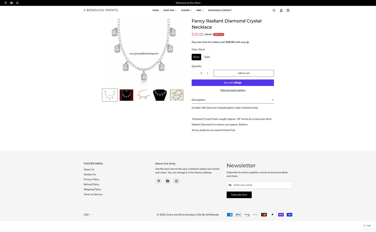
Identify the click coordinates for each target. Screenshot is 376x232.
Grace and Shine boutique (181, 214)
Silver (197, 57)
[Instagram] (17, 3)
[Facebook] (11, 3)
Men (199, 10)
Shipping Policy (92, 189)
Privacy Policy (91, 179)
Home (155, 10)
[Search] (274, 10)
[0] (288, 10)
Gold (207, 57)
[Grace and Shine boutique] (101, 10)
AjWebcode (212, 214)
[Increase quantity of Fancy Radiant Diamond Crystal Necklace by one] (207, 73)
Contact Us (90, 174)
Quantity (197, 66)
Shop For (168, 10)
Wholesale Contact (220, 10)
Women (185, 10)
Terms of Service (93, 194)
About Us (89, 169)
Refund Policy (91, 184)
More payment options (232, 90)
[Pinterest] (5, 3)
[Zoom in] (178, 24)
